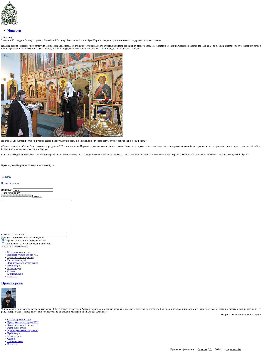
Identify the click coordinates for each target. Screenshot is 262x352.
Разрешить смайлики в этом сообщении (25, 240)
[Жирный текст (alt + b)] (2, 196)
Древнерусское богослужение (22, 263)
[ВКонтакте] (6, 177)
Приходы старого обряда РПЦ (23, 254)
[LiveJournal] (9, 177)
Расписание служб (16, 260)
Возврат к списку (10, 183)
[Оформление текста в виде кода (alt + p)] (17, 196)
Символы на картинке (13, 234)
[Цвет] (26, 196)
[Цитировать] (14, 196)
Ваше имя (7, 190)
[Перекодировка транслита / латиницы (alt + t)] (30, 196)
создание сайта (233, 349)
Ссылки (11, 271)
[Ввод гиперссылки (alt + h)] (20, 196)
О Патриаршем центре (19, 252)
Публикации (13, 265)
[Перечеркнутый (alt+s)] (11, 196)
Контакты (12, 276)
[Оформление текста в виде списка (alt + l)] (23, 196)
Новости (14, 31)
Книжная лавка (15, 274)
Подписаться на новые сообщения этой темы (28, 243)
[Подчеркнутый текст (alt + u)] (8, 196)
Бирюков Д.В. (205, 349)
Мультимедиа (14, 268)
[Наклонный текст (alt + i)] (5, 196)
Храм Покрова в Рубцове (20, 257)
